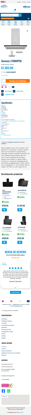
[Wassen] (3, 22)
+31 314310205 (5, 379)
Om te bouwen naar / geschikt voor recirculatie (13, 121)
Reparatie (4, 327)
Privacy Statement (7, 351)
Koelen (22, 24)
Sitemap (4, 355)
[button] (27, 31)
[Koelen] (22, 22)
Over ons (4, 346)
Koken (28, 24)
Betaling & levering (7, 321)
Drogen (9, 24)
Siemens (3, 112)
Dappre (4, 338)
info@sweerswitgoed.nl (8, 376)
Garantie (4, 323)
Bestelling (4, 319)
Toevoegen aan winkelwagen (17, 81)
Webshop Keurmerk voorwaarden (11, 353)
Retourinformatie (6, 329)
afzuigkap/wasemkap (13, 142)
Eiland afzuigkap (5, 123)
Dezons (22, 412)
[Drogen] (9, 22)
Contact (4, 349)
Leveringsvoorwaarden (8, 325)
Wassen (3, 24)
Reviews (4, 336)
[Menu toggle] (28, 18)
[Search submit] (20, 15)
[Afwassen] (15, 22)
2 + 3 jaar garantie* (6, 135)
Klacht (3, 334)
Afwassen (15, 24)
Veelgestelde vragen (7, 331)
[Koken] (28, 22)
